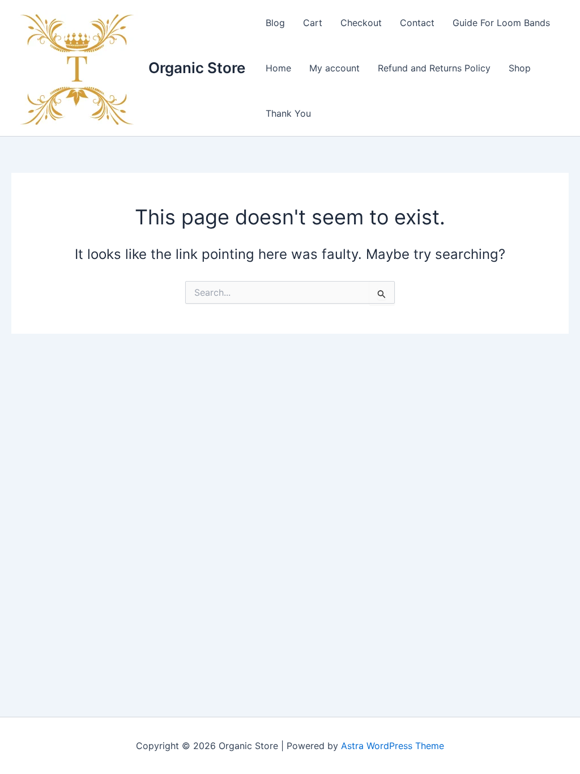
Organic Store (196, 67)
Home (278, 68)
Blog (275, 22)
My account (334, 68)
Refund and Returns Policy (434, 68)
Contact (417, 22)
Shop (520, 68)
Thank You (288, 113)
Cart (312, 22)
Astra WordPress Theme (392, 745)
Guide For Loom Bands (501, 22)
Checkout (361, 22)
